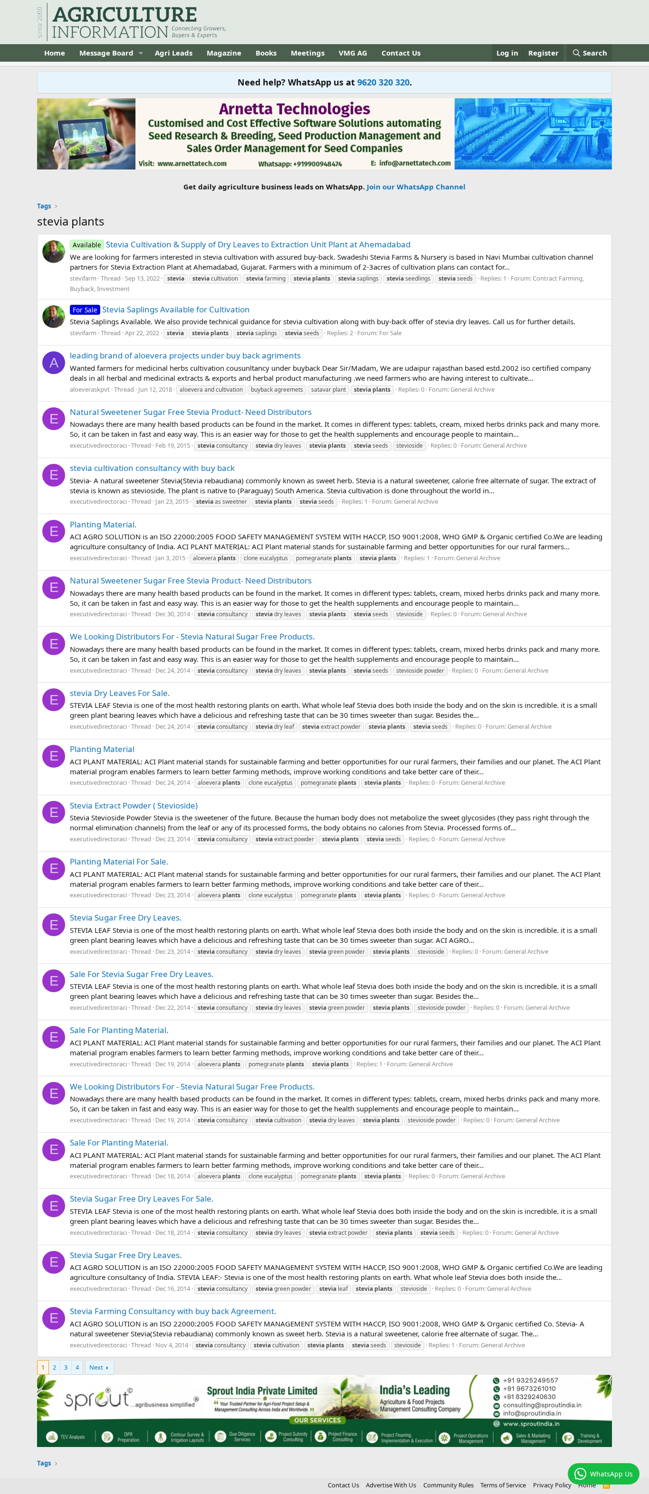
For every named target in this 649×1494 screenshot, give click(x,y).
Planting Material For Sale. (119, 861)
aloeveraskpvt (90, 389)
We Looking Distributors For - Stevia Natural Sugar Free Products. (192, 636)
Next (96, 1367)
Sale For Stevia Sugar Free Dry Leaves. (142, 973)
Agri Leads (173, 52)
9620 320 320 (383, 82)
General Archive (472, 389)
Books (266, 52)
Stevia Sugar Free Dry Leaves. (126, 917)
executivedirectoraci (98, 445)
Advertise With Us (391, 1485)
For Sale (390, 333)
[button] (141, 53)
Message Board (106, 52)
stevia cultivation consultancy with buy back (152, 467)
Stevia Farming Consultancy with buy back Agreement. (173, 1311)
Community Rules (448, 1485)
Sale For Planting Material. (119, 1029)
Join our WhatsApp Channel (416, 186)
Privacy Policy (552, 1485)
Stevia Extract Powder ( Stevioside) (134, 805)
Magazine (224, 52)
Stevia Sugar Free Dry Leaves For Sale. (142, 1198)
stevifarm (83, 278)
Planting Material (102, 748)
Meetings (307, 52)
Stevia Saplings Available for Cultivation (161, 309)
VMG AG (353, 52)
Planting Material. (103, 524)
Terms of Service (503, 1485)
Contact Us (401, 52)
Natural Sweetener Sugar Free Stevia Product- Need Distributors (191, 411)
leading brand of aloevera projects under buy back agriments (185, 355)
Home (54, 52)
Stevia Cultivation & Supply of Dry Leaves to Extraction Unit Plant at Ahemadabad (241, 244)
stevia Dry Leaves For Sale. (120, 692)
